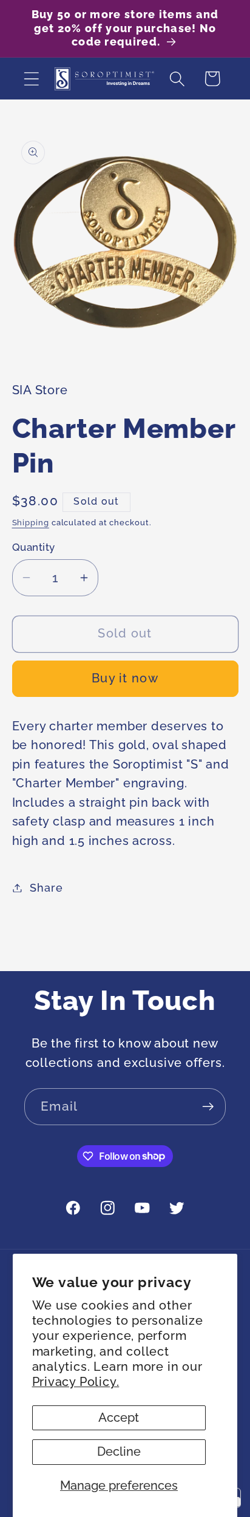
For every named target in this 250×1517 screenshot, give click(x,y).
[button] (31, 78)
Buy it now (125, 678)
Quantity (33, 547)
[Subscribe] (208, 1106)
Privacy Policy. (76, 1382)
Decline (119, 1452)
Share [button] (46, 887)
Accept (118, 1418)
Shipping (30, 522)
